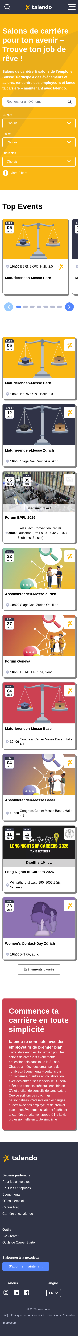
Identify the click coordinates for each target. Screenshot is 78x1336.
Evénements (11, 1194)
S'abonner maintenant (25, 1266)
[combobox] (39, 123)
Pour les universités (16, 1181)
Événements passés (39, 969)
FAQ (5, 1315)
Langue (7, 114)
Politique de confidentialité (27, 1315)
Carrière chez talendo (17, 1213)
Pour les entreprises (16, 1188)
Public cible (9, 152)
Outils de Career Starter (19, 1242)
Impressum (9, 1322)
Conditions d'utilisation (61, 1315)
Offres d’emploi (13, 1201)
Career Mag (10, 1207)
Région (6, 133)
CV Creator (10, 1236)
